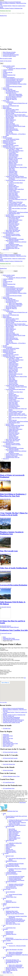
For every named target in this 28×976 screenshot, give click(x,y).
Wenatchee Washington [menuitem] (11, 882)
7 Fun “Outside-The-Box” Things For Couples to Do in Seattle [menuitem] (17, 823)
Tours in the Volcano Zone (9, 764)
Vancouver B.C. (9, 67)
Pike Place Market (10, 117)
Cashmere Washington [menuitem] (11, 872)
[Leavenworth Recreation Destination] (5, 582)
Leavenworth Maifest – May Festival (14, 80)
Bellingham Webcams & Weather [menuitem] (16, 863)
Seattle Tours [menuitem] (9, 846)
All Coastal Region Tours (8, 782)
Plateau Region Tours (8, 742)
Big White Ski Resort (10, 90)
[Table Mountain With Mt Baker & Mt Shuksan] (5, 599)
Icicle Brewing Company (14, 196)
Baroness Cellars (12, 185)
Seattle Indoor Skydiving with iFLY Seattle (15, 126)
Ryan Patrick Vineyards (14, 223)
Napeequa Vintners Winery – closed (17, 204)
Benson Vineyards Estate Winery (16, 150)
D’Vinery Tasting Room (14, 191)
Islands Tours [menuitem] (9, 900)
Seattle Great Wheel (10, 123)
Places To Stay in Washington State (11, 105)
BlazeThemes (22, 802)
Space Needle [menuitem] (12, 829)
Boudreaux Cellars (13, 187)
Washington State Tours (5, 10)
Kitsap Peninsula (9, 144)
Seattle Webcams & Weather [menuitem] (15, 821)
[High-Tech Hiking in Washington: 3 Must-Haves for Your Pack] (5, 491)
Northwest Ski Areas (7, 89)
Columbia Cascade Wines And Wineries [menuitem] (15, 914)
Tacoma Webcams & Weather (12, 139)
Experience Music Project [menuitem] (14, 838)
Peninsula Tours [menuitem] (9, 932)
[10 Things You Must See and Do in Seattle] (5, 618)
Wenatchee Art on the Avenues (13, 234)
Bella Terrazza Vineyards (14, 217)
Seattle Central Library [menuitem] (14, 832)
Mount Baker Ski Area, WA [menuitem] (12, 963)
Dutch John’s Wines (13, 193)
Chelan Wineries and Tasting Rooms (14, 148)
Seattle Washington (7, 108)
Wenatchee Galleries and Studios (13, 235)
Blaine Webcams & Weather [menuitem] (12, 864)
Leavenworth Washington (9, 53)
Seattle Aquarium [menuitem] (12, 836)
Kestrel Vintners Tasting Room (16, 202)
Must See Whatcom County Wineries (14, 245)
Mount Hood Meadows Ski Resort (13, 96)
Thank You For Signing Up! (9, 140)
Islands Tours (6, 737)
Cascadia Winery (12, 190)
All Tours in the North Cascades (10, 752)
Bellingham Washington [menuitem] (11, 861)
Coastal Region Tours (8, 735)
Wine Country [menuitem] (6, 909)
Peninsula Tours (6, 741)
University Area (9, 132)
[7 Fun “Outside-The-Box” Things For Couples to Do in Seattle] (5, 510)
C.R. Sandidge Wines (13, 152)
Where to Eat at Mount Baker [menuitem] (15, 953)
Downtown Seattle (10, 113)
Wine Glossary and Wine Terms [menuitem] (13, 924)
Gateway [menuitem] (5, 903)
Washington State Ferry (8, 141)
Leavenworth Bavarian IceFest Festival (14, 78)
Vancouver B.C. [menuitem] (9, 944)
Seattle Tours (6, 734)
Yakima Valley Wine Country (12, 231)
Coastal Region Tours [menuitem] (11, 927)
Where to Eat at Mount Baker (15, 94)
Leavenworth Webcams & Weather (11, 54)
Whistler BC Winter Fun (11, 99)
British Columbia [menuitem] (7, 941)
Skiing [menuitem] (4, 958)
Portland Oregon (9, 101)
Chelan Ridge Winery (13, 155)
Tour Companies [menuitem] (6, 971)
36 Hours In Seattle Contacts (9, 56)
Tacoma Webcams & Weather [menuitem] (15, 894)
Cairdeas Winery (12, 153)
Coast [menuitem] (4, 926)
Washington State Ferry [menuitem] (11, 852)
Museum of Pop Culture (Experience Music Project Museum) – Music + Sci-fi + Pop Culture (17, 115)
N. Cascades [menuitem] (6, 854)
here (25, 677)
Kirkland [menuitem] (8, 848)
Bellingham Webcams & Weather (16, 239)
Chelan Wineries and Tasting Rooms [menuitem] (14, 918)
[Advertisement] (14, 31)
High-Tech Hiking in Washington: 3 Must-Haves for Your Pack (13, 495)
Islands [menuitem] (4, 899)
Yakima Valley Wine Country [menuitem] (12, 912)
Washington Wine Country (9, 146)
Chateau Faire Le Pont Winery (15, 220)
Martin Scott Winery (13, 222)
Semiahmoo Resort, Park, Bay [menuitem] (12, 867)
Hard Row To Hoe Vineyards (15, 158)
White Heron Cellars (13, 229)
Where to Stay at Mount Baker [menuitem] (15, 952)
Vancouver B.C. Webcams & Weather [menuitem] (17, 945)
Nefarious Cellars (13, 163)
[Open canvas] (0, 46)
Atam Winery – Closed (14, 149)
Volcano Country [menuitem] (7, 890)
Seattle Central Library (11, 119)
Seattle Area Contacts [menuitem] (10, 850)
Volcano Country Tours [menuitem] (11, 897)
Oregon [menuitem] (4, 936)
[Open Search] (0, 252)
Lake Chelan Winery (13, 161)
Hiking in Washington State (9, 75)
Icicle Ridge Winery (13, 198)
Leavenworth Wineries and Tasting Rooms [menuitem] (15, 920)
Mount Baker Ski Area (11, 92)
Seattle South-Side (10, 127)
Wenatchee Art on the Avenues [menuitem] (16, 885)
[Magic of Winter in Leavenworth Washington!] (5, 472)
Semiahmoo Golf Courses (11, 247)
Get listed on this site (7, 72)
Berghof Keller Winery (14, 186)
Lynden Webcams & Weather (12, 244)
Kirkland (5, 76)
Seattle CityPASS (10, 121)
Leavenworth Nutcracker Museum (13, 81)
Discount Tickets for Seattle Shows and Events (16, 112)
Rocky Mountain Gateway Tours (10, 743)
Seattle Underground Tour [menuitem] (14, 831)
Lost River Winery (10, 214)
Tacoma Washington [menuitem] (10, 892)
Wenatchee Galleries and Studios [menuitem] (16, 884)
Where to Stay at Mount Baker (15, 95)
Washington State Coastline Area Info (14, 630)
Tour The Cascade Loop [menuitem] (11, 888)
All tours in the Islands (8, 770)
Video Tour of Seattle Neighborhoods (13, 568)
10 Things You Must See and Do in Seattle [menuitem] (18, 820)
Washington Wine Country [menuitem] (12, 911)
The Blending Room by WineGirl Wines (18, 167)
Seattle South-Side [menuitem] (10, 841)
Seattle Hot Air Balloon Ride (12, 125)
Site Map (5, 136)
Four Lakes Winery (13, 157)
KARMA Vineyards (13, 159)
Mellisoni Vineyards (13, 162)
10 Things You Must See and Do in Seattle (12, 721)
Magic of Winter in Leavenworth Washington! (10, 1)
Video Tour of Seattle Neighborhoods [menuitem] (17, 825)
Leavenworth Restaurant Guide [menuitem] (16, 877)
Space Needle (9, 131)
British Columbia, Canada (9, 66)
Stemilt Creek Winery (13, 225)
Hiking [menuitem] (4, 947)
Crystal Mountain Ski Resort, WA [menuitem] (13, 961)
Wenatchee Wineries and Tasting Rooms (15, 216)
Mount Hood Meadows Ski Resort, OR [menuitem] (15, 967)
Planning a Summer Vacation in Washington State (11, 8)
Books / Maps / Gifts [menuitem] (7, 972)
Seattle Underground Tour (12, 128)
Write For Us (6, 249)
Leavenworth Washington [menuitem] (11, 874)
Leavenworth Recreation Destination (13, 585)
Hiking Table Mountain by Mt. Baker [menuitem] (14, 950)
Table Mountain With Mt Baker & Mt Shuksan (13, 719)
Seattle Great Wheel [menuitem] (13, 834)
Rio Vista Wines (12, 166)
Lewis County (6, 87)
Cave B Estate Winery (14, 218)
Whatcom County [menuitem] (10, 856)
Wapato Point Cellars (13, 175)
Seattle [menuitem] (4, 814)
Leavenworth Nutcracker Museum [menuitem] (16, 880)
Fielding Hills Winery (13, 221)
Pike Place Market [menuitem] (13, 830)
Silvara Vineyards (13, 211)
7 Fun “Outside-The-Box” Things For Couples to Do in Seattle (14, 514)
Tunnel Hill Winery (13, 171)
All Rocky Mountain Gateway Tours (11, 776)
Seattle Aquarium (10, 118)
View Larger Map (3, 702)
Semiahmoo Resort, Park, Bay (12, 248)
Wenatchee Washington (8, 232)
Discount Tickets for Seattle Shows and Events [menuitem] (16, 816)
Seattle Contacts (9, 122)
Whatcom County (7, 236)
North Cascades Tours (8, 738)
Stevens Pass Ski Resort (11, 98)
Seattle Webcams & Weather (12, 130)
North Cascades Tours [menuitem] (11, 886)
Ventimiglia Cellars (13, 172)
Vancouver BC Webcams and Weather (17, 68)
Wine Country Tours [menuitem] (10, 922)
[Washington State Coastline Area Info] (9, 627)
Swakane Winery (12, 226)
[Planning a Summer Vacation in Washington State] (5, 529)
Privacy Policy (6, 107)
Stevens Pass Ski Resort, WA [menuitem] (12, 959)
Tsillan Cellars (12, 170)
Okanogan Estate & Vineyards (15, 164)
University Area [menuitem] (9, 849)
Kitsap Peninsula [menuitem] (9, 931)
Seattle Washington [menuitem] (10, 818)
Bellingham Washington (11, 238)
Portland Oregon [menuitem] (9, 938)
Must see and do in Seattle (6, 58)
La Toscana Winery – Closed (15, 203)
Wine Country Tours (7, 746)
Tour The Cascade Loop (9, 551)
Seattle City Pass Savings (5, 60)
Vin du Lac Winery (13, 173)
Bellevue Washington (10, 110)
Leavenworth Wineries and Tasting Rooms (15, 180)
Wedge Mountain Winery (14, 213)
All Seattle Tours (6, 728)
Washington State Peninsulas (9, 143)
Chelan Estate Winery (13, 154)
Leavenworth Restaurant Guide (13, 82)
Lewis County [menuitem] (9, 895)
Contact (4, 71)
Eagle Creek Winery (13, 194)
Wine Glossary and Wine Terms (13, 230)
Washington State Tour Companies (11, 145)
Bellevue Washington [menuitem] (10, 845)
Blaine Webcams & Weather (9, 52)
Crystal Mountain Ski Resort (12, 91)
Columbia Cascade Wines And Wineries (15, 176)
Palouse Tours (6, 739)
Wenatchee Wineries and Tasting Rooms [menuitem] (15, 921)
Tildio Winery (12, 168)
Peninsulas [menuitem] (5, 929)
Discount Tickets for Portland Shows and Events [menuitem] (17, 939)
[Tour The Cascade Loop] (5, 547)
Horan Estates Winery (14, 195)
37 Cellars (11, 181)
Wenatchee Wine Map (14, 227)
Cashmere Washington (8, 69)
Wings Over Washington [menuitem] (14, 835)
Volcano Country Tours (8, 744)
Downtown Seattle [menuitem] (10, 827)
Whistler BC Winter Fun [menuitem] (11, 968)
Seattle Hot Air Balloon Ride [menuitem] (15, 843)
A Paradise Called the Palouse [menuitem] (12, 907)
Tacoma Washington (7, 137)
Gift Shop (5, 73)
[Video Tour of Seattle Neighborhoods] (5, 565)
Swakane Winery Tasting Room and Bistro (18, 212)
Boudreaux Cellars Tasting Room (16, 189)
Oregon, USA (6, 100)
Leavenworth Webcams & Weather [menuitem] (16, 876)
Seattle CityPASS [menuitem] (13, 839)
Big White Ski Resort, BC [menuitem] (12, 970)
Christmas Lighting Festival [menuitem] (15, 879)
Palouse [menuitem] (4, 905)
